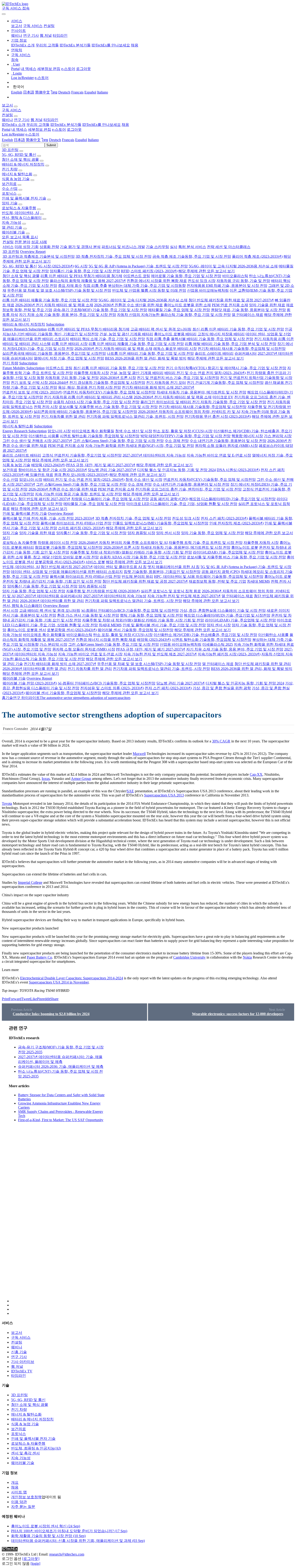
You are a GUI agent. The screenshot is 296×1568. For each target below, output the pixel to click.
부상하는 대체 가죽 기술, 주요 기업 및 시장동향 (147, 286)
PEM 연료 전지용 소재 (230, 305)
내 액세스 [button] (19, 129)
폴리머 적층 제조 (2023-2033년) (257, 256)
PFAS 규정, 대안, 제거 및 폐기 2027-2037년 (100, 465)
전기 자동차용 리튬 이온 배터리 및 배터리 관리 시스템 (88, 397)
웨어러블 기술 (13, 232)
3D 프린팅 (10, 150)
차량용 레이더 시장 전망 (57, 543)
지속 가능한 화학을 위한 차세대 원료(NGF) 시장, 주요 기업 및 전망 (139, 446)
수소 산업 (10, 189)
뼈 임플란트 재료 (39, 475)
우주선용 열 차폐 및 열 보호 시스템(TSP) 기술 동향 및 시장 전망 (59, 290)
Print (5, 999)
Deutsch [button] (55, 140)
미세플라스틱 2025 (217, 644)
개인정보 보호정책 (26, 1497)
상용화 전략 (49, 247)
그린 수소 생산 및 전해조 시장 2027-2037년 (37, 441)
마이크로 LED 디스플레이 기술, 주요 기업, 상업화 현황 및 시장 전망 (181, 504)
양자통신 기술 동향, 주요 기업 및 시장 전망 (85, 271)
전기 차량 (10, 169)
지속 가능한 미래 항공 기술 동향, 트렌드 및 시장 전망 (78, 494)
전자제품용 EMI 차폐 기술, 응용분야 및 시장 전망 (227, 286)
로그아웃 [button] (74, 129)
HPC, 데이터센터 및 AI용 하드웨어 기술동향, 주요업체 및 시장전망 (208, 576)
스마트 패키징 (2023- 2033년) (153, 271)
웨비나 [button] (7, 120)
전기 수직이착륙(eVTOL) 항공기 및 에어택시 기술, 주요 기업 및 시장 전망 (226, 368)
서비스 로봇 (95, 562)
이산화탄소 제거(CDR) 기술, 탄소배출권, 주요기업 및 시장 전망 (205, 635)
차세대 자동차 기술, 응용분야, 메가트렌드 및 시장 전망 (201, 392)
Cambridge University (189, 957)
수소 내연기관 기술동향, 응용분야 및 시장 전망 (228, 441)
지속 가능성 (11, 222)
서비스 (8, 247)
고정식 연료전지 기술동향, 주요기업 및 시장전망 (82, 455)
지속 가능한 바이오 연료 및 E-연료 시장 (219, 455)
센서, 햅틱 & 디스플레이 (22, 218)
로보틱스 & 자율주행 (19, 208)
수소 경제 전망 (177, 441)
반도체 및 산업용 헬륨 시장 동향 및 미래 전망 (149, 290)
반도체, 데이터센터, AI (20, 213)
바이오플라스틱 (235, 276)
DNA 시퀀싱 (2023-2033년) (238, 470)
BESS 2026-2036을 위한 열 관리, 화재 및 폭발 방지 (145, 358)
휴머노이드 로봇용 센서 (26, 630)
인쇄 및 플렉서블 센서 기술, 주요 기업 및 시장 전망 (164, 625)
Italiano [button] (93, 140)
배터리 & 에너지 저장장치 (23, 164)
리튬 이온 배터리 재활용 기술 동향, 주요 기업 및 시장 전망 (50, 300)
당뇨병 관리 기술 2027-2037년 (112, 470)
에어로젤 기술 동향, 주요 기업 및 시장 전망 (186, 276)
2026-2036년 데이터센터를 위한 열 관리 (52, 601)
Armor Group (81, 779)
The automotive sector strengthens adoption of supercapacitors (85, 698)
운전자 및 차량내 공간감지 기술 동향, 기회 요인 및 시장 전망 (52, 581)
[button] (16, 21)
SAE (130, 791)
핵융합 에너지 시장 (247, 436)
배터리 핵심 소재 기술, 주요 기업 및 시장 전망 (107, 339)
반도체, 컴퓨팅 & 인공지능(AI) (36, 1448)
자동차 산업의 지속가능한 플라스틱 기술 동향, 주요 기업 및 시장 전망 (174, 315)
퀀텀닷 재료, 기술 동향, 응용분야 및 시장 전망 (248, 310)
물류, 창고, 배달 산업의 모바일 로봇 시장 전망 (61, 557)
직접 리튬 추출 (95, 286)
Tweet (25, 999)
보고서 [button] (7, 105)
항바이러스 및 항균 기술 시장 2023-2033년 (52, 470)
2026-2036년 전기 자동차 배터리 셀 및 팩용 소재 (54, 305)
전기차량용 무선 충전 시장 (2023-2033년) (218, 416)
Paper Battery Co (39, 957)
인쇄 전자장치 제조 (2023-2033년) (236, 523)
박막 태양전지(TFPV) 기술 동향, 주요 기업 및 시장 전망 (185, 436)
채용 (134, 45)
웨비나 (16, 35)
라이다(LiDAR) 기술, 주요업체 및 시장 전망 (228, 552)
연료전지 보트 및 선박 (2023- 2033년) (32, 392)
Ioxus (46, 779)
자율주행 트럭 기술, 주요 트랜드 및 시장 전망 (206, 543)
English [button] (7, 140)
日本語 (28, 92)
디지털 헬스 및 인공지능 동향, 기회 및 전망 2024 (176, 470)
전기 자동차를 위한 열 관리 (63, 416)
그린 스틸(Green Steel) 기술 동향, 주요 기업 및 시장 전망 (118, 441)
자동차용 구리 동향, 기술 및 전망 (243, 281)
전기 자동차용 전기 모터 (166, 382)
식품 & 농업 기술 (16, 179)
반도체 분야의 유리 (137, 576)
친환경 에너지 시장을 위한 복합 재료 (157, 281)
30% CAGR (221, 741)
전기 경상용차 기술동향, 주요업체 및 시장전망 (107, 382)
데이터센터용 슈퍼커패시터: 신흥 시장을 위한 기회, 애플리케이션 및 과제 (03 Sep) (78, 1541)
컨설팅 (49, 26)
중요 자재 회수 (70, 286)
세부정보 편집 (48, 69)
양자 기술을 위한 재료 (267, 305)
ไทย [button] (45, 140)
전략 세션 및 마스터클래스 (228, 247)
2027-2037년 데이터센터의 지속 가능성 (154, 455)
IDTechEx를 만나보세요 (111, 45)
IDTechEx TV (21, 1371)
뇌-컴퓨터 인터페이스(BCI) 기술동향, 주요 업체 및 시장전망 (130, 610)
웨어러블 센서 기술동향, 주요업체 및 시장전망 (135, 630)
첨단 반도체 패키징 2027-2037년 (44, 499)
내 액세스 (28, 69)
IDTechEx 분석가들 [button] (65, 125)
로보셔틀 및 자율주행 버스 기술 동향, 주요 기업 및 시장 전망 (108, 407)
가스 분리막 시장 (278, 436)
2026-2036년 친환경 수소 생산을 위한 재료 (128, 305)
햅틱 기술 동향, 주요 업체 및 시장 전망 (151, 615)
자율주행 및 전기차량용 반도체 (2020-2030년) (103, 591)
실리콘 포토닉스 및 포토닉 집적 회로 (171, 591)
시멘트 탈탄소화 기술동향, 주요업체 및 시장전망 (99, 436)
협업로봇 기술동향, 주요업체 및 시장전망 (68, 547)
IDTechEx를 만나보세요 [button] (101, 125)
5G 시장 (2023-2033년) (56, 266)
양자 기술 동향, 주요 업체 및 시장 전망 (212, 533)
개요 (14, 1482)
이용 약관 (19, 1502)
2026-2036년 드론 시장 (118, 378)
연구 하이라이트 (26, 698)
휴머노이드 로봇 (244, 547)
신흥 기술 (19, 1352)
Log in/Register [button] (13, 134)
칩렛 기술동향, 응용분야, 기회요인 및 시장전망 (162, 572)
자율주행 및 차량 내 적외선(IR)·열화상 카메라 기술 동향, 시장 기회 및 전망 (131, 552)
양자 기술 (10, 203)
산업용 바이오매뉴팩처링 (208, 290)
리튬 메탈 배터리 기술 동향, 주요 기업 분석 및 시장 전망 (230, 344)
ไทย (54, 92)
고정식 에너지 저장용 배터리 (221, 334)
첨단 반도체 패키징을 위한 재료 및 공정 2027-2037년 (231, 300)
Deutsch (64, 92)
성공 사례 (39, 242)
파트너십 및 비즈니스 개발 (123, 247)
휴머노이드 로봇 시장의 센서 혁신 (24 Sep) (45, 1526)
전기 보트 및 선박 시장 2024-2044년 (39, 382)
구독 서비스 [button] (11, 110)
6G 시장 (81, 266)
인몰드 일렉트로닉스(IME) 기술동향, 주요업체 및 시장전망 (160, 523)
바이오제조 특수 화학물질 (93, 431)
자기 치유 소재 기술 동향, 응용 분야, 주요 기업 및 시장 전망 (67, 315)
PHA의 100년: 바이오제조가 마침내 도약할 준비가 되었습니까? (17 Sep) (69, 1531)
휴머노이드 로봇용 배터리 (175, 334)
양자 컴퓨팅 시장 (141, 533)
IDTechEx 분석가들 (75, 45)
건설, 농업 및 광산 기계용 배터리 (126, 334)
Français (77, 92)
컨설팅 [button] (7, 115)
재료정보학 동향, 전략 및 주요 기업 (217, 581)
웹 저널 (46, 35)
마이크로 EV (223, 397)
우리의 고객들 (47, 45)
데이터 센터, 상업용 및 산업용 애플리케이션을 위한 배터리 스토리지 (67, 572)
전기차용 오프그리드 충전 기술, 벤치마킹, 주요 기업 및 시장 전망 (188, 489)
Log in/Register (22, 78)
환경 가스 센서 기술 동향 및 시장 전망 (88, 615)
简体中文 (42, 92)
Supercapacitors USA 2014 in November (59, 982)
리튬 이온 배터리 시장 (70, 344)
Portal (15, 69)
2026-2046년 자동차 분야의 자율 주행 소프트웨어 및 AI (123, 543)
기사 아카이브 (22, 1362)
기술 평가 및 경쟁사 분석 (80, 247)
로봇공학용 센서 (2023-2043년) (60, 562)
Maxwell (139, 754)
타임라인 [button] (50, 120)
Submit (51, 145)
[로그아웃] (30, 1559)
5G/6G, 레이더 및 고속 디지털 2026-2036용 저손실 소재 (233, 266)
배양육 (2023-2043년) (48, 465)
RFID (125, 271)
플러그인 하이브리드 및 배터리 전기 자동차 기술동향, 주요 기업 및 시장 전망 (203, 402)
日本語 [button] (19, 140)
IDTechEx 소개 (23, 45)
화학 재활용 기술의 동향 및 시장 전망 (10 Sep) (48, 1536)
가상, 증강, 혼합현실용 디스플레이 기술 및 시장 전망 (223, 610)
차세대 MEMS (258, 581)
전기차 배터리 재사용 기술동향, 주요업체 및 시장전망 (242, 349)
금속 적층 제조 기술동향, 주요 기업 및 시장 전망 (191, 256)
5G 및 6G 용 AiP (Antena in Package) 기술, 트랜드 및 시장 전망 (138, 266)
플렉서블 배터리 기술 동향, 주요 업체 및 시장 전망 (212, 339)
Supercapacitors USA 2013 (164, 795)
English (16, 92)
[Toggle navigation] (4, 14)
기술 (9, 698)
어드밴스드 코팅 (136, 276)
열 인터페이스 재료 (247, 315)
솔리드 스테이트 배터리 (214, 353)
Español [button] (81, 140)
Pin (39, 999)
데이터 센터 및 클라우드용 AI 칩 (120, 567)
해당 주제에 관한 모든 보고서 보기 (206, 271)
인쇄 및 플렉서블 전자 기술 (24, 198)
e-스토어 (68, 69)
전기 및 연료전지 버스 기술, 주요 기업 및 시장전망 (178, 378)
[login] (35, 1563)
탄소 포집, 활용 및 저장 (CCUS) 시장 (183, 431)
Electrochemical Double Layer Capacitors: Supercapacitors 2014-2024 (71, 978)
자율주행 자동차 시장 (91, 373)
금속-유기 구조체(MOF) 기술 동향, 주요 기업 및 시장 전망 (100, 310)
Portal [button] (6, 129)
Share (54, 999)
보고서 (16, 26)
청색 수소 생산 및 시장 (133, 431)
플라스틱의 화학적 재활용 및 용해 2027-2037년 (88, 281)
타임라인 (60, 35)
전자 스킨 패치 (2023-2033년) (224, 518)
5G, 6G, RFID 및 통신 (19, 155)
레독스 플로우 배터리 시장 (175, 349)
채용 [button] (125, 125)
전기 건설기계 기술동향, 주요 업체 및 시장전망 (225, 382)
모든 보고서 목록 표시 (20, 237)
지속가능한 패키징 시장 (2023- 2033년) (229, 654)
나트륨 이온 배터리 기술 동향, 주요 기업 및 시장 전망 (150, 353)
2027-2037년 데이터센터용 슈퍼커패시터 (49, 596)
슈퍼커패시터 (245, 353)
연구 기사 (31, 35)
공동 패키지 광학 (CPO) (169, 499)
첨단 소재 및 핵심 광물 (20, 159)
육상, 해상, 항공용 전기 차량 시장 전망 (89, 387)
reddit (46, 999)
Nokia (247, 957)
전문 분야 (22, 242)
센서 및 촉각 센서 (25, 1453)
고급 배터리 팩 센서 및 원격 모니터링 (160, 329)
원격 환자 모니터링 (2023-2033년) (81, 475)
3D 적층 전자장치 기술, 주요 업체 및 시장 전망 (113, 256)
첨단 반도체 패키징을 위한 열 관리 (262, 664)
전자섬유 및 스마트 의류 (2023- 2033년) (112, 688)
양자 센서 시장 (168, 533)
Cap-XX (256, 774)
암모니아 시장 (59, 431)
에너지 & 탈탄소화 (17, 174)
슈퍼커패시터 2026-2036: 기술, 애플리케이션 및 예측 (60, 1067)
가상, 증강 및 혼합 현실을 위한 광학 (222, 688)
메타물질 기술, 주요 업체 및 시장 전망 (179, 310)
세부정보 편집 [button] (39, 129)
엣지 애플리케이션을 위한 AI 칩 (174, 567)
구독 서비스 (33, 26)
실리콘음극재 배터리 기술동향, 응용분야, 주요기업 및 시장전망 (54, 353)
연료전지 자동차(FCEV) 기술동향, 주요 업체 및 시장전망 (109, 392)
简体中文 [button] (33, 140)
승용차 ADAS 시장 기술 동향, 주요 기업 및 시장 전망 (96, 402)
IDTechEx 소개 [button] (13, 125)
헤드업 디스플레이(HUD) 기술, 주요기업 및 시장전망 (232, 499)
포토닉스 (9, 193)
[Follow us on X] (152, 1163)
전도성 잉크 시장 (202, 281)
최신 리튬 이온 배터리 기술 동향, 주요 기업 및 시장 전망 (238, 329)
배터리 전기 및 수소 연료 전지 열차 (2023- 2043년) (205, 373)
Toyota (7, 803)
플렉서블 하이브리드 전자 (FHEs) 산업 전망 (75, 523)
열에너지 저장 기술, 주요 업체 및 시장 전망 (69, 358)
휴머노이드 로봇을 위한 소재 (187, 305)
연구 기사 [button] (22, 120)
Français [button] (68, 140)
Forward (15, 999)
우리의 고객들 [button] (37, 125)
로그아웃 (83, 69)
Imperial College (30, 882)
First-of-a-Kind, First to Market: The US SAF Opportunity (60, 1120)
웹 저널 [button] (37, 120)
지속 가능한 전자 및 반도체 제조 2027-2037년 (184, 596)
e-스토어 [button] (59, 129)
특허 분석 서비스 (192, 247)
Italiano (102, 92)
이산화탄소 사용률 (43, 436)
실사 (173, 247)
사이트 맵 (19, 1492)
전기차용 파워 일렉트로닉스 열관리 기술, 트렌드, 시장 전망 (135, 416)
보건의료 (9, 184)
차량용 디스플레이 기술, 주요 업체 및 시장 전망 (110, 499)
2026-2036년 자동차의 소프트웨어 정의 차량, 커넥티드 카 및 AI (189, 412)
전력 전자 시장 (46, 407)
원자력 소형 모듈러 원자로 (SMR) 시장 (226, 446)
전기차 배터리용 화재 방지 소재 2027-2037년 (158, 387)
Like (33, 999)
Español (90, 92)
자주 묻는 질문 (23, 1507)
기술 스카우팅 (157, 247)
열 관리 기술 (12, 227)
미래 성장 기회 (27, 247)
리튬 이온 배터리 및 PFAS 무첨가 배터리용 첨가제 (81, 276)
